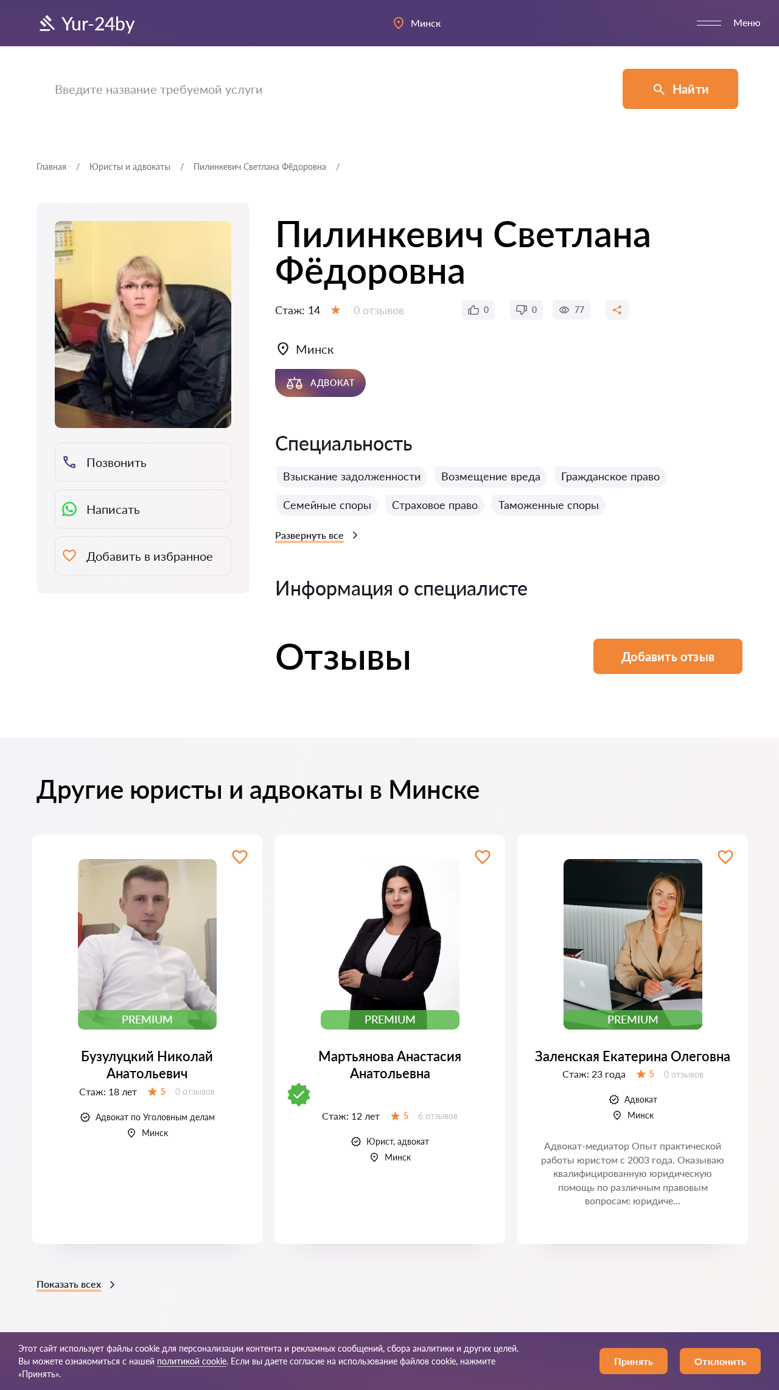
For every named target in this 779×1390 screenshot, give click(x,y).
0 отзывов (379, 310)
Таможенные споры (548, 504)
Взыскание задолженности (352, 476)
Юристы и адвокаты (129, 166)
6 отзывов (438, 1116)
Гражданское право (610, 476)
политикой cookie (191, 1361)
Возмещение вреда (490, 476)
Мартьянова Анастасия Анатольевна (389, 1065)
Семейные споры (327, 504)
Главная (51, 166)
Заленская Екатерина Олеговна (632, 1056)
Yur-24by (98, 23)
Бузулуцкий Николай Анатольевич (147, 1065)
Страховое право (435, 504)
